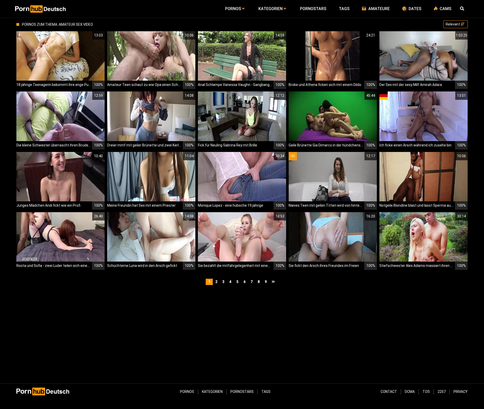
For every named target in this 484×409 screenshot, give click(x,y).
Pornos (187, 392)
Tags (265, 392)
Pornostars (242, 392)
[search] (463, 9)
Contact (389, 392)
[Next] (274, 282)
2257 (442, 392)
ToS (426, 392)
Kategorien (212, 392)
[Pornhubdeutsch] (40, 9)
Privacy (460, 392)
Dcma (410, 392)
